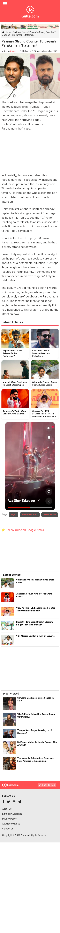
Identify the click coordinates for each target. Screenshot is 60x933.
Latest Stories (12, 574)
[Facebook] (3, 802)
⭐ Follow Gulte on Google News (22, 530)
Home (7, 32)
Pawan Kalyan (50, 514)
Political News (20, 32)
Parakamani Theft (30, 514)
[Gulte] (30, 11)
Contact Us (7, 828)
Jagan (13, 514)
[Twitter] (8, 802)
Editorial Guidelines (12, 813)
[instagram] (14, 802)
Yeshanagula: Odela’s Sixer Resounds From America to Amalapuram (35, 759)
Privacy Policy (9, 818)
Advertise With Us (11, 823)
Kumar (13, 51)
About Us (7, 808)
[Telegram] (20, 802)
